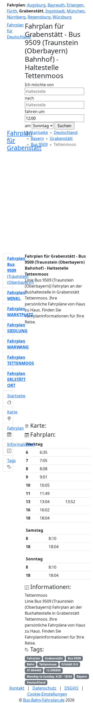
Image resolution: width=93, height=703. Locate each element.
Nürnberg (16, 17)
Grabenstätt (61, 138)
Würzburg (62, 17)
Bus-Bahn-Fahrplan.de (43, 700)
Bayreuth (56, 5)
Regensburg (39, 17)
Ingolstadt (55, 11)
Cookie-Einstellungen (47, 694)
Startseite (39, 132)
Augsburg (36, 5)
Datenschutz (44, 688)
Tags (11, 460)
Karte (12, 412)
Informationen (21, 444)
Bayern (37, 138)
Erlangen (75, 5)
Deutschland (66, 132)
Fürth (12, 11)
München (76, 11)
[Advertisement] (46, 202)
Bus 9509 (39, 144)
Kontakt (16, 688)
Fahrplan (15, 428)
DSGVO (71, 688)
